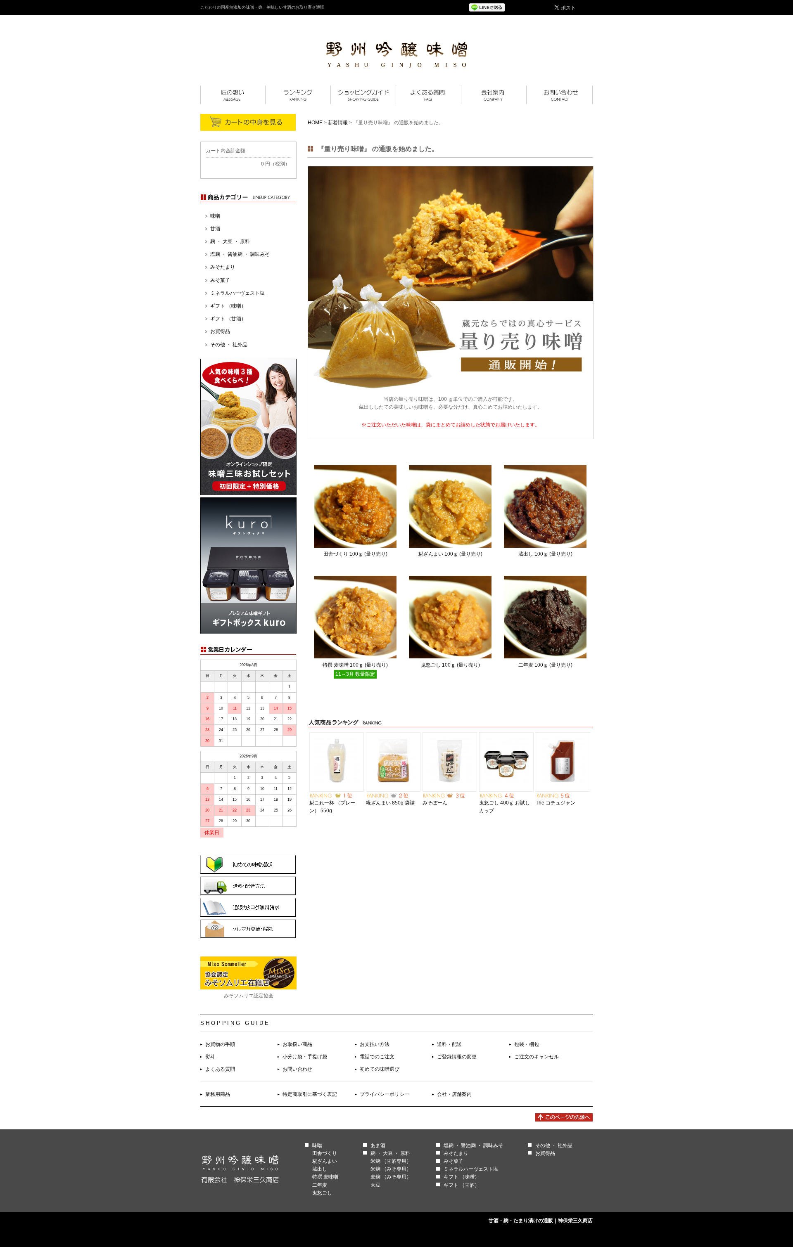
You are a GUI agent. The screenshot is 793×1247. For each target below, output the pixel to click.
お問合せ (559, 94)
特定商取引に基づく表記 (310, 1094)
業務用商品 (217, 1094)
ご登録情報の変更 (457, 1057)
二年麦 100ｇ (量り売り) (545, 665)
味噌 (215, 216)
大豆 (375, 1185)
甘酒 (215, 229)
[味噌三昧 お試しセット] (248, 493)
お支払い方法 (374, 1044)
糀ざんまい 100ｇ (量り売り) (450, 554)
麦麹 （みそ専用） (390, 1177)
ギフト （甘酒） (228, 319)
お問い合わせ (297, 1069)
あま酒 (377, 1145)
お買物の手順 (220, 1044)
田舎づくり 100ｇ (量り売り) (355, 554)
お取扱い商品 (297, 1044)
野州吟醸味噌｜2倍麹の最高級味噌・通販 (396, 55)
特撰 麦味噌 (325, 1177)
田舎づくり (324, 1153)
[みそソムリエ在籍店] (248, 988)
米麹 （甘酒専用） (390, 1161)
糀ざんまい (324, 1161)
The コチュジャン (555, 803)
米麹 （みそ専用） (390, 1169)
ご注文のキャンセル (536, 1057)
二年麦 (319, 1185)
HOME (315, 122)
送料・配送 (449, 1044)
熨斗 (210, 1057)
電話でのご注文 (377, 1057)
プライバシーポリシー (384, 1094)
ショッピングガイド (363, 94)
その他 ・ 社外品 (228, 345)
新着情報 (338, 122)
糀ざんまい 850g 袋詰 (390, 803)
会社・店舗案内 (454, 1094)
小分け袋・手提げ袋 (305, 1057)
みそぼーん (435, 803)
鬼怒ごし (322, 1193)
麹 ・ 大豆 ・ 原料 (230, 241)
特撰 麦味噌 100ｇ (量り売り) (355, 665)
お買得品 (220, 331)
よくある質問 (428, 94)
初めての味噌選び (379, 1069)
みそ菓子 (220, 280)
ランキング (297, 94)
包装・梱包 (526, 1044)
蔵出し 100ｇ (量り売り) (545, 554)
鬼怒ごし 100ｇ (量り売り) (450, 665)
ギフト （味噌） (228, 306)
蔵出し (319, 1169)
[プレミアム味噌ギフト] (248, 632)
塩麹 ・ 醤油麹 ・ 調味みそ (240, 254)
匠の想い (232, 94)
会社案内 (493, 94)
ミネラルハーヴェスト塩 (237, 293)
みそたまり (222, 267)
